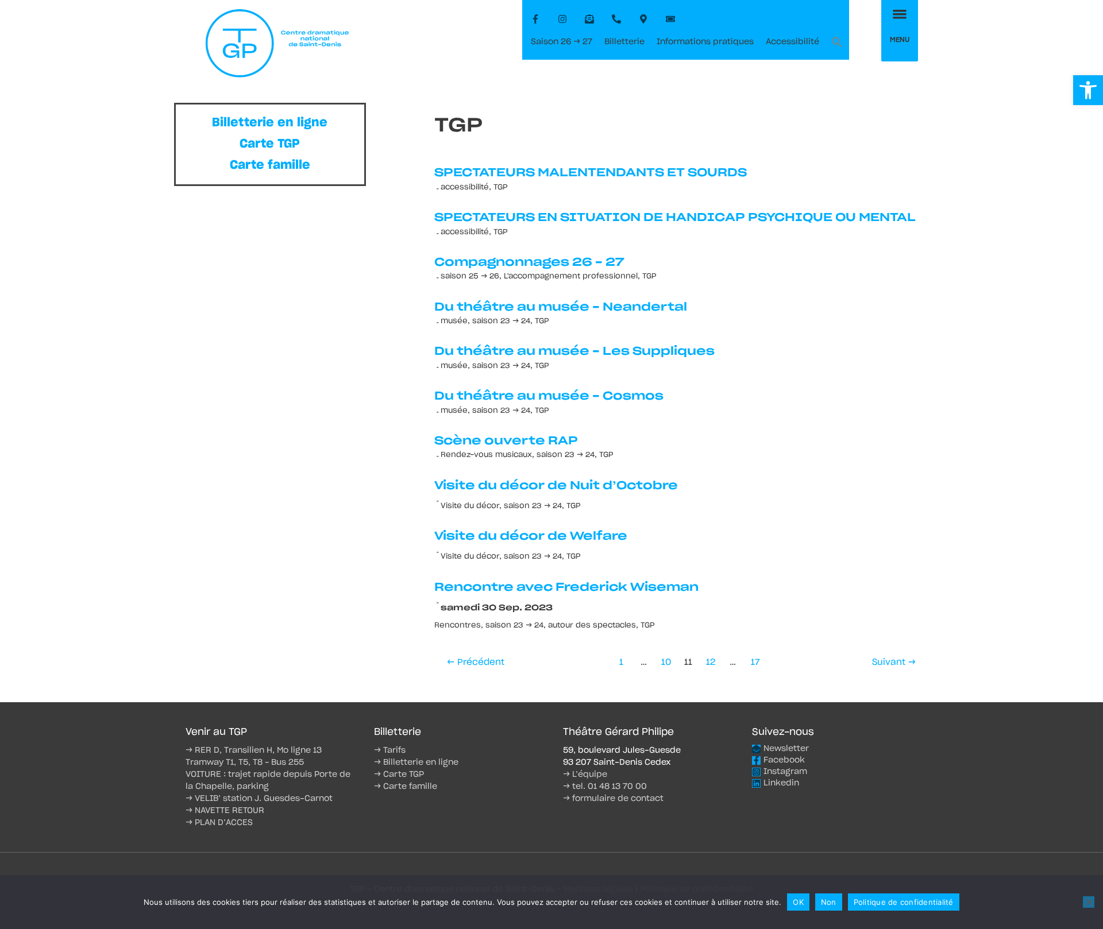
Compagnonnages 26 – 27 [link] (529, 262)
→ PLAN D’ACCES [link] (219, 823)
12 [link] (710, 662)
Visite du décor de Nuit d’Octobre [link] (556, 485)
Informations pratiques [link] (705, 42)
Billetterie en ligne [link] (269, 123)
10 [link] (666, 662)
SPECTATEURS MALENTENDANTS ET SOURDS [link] (590, 173)
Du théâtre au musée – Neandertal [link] (560, 307)
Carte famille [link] (270, 165)
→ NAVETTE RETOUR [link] (225, 811)
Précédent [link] (475, 662)
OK (798, 902)
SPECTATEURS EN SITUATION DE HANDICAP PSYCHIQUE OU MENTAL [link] (675, 217)
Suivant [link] (894, 662)
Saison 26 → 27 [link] (561, 42)
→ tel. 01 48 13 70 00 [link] (605, 787)
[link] (1088, 90)
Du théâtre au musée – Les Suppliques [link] (574, 351)
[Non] (1088, 902)
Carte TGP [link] (270, 144)
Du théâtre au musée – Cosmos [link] (549, 396)
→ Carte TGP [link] (399, 775)
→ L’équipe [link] (585, 775)
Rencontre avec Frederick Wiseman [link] (566, 587)
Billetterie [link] (624, 42)
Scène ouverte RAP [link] (506, 441)
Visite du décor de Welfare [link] (530, 536)
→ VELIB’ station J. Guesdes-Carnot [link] (259, 799)
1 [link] (621, 662)
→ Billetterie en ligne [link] (416, 762)
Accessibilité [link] (792, 42)
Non (828, 902)
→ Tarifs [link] (390, 750)
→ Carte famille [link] (405, 787)
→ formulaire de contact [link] (613, 799)
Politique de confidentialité (904, 902)
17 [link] (755, 662)
